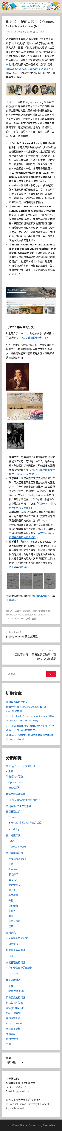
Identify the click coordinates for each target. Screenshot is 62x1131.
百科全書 (13, 905)
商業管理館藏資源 (15, 962)
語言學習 (13, 943)
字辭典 (12, 910)
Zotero (12, 817)
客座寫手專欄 (13, 1028)
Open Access (15, 782)
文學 (28, 618)
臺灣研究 (11, 932)
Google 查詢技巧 (15, 1008)
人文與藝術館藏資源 (20, 610)
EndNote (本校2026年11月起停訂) (26, 822)
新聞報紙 (13, 895)
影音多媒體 (14, 921)
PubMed (13, 973)
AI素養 (9, 771)
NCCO (11, 102)
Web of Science (17, 858)
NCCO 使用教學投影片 (32, 337)
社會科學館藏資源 (41, 610)
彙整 (8, 1058)
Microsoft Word (17, 846)
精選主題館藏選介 (15, 794)
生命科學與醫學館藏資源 (19, 967)
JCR (10, 864)
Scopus (12, 869)
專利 (10, 900)
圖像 (10, 916)
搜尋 (51, 673)
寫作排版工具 (13, 835)
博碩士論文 (14, 884)
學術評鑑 (13, 874)
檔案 (10, 926)
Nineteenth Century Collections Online (27, 68)
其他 (8, 1044)
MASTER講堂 (13, 1013)
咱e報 (11, 600)
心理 (10, 956)
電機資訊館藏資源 (15, 997)
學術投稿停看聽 (14, 776)
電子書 (12, 890)
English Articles (14, 1023)
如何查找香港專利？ (17, 701)
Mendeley (13, 829)
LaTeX (11, 841)
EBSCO (12, 879)
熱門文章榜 (12, 1039)
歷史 (34, 618)
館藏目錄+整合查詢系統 (18, 806)
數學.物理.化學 (16, 991)
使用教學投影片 (41, 596)
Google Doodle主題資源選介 (24, 800)
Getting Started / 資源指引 (20, 766)
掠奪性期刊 (14, 787)
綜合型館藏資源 (14, 853)
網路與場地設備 (14, 1002)
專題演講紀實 (13, 1018)
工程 (10, 986)
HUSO (13, 614)
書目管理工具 (13, 811)
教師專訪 (11, 1033)
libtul (41, 31)
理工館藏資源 (13, 980)
